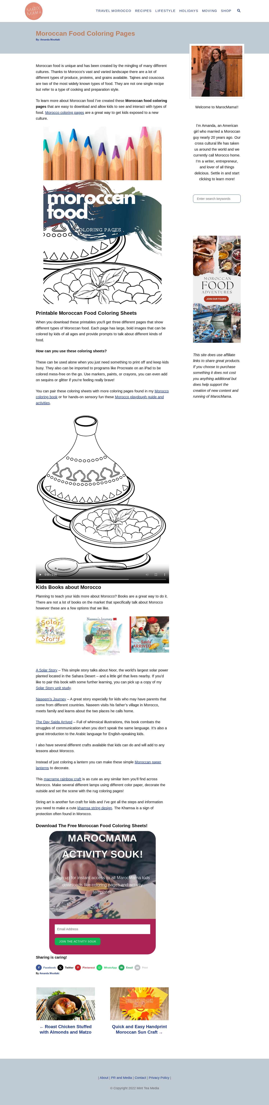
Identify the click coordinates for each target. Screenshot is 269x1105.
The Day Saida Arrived (54, 722)
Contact (140, 1078)
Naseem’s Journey (51, 699)
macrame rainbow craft (62, 779)
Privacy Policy (159, 1078)
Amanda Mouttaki (50, 39)
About (104, 1078)
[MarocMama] (56, 11)
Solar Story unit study (53, 688)
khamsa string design (94, 808)
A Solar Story (46, 670)
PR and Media (121, 1078)
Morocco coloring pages (64, 113)
